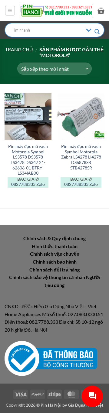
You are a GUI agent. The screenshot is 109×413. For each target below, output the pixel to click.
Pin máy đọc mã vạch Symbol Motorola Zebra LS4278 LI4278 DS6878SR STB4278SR (81, 157)
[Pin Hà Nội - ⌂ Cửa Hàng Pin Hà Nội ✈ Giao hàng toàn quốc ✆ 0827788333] (56, 11)
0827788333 (23, 184)
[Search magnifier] (97, 32)
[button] (10, 10)
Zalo (40, 184)
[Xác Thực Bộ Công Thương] (51, 358)
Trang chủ (19, 49)
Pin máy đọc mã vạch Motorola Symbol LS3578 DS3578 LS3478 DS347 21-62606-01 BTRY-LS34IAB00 (28, 160)
